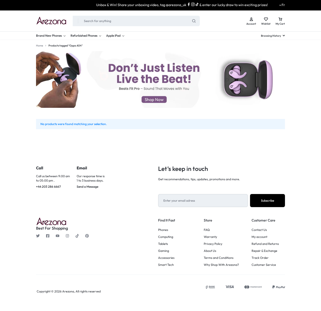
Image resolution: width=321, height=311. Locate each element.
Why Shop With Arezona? (221, 265)
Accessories (166, 258)
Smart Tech (166, 265)
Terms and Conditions (218, 258)
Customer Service (264, 265)
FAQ (207, 230)
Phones (163, 230)
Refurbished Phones (84, 36)
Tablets (163, 244)
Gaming (163, 251)
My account (259, 237)
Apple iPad (113, 36)
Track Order (260, 258)
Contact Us (259, 230)
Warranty (210, 237)
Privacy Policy (213, 244)
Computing (165, 237)
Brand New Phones (49, 36)
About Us (210, 251)
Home (39, 45)
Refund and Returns (265, 244)
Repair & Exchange (264, 251)
